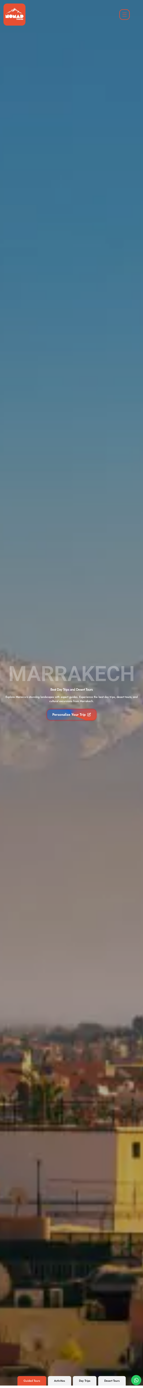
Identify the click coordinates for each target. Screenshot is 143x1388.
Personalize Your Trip (69, 714)
